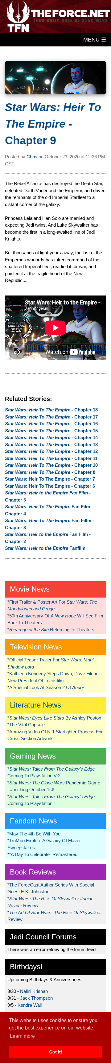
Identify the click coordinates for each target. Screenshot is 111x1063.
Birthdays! (26, 966)
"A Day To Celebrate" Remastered (43, 854)
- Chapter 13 (51, 444)
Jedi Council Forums (43, 937)
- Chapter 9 (53, 124)
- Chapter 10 (51, 465)
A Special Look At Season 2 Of (46, 687)
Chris (32, 156)
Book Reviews (33, 872)
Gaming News (33, 756)
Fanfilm (45, 548)
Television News (36, 647)
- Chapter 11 (51, 458)
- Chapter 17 (51, 416)
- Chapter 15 (51, 430)
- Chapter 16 (51, 423)
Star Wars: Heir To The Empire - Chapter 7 (50, 479)
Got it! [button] (55, 1051)
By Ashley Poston (55, 717)
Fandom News (33, 821)
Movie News (30, 589)
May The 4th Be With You (34, 833)
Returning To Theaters (51, 629)
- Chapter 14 (51, 437)
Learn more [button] (22, 1036)
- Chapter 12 (51, 451)
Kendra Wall (30, 1005)
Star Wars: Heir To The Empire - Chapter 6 (50, 486)
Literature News (35, 705)
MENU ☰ (94, 40)
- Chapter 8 (50, 472)
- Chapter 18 (51, 409)
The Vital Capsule (27, 724)
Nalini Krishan (34, 991)
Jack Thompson (36, 998)
